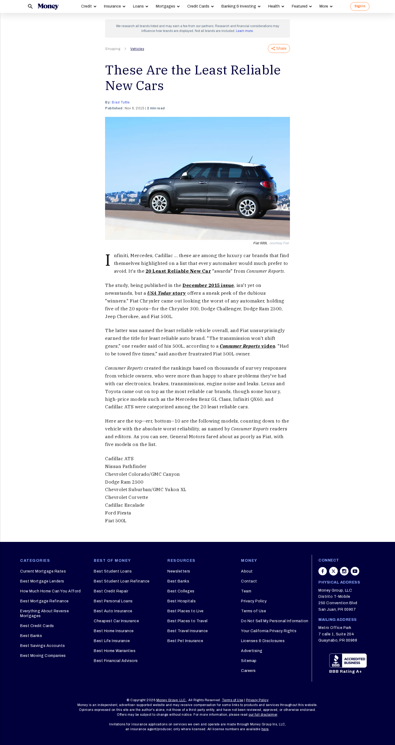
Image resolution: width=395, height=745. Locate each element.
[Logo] (48, 6)
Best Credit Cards (37, 626)
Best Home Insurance (114, 631)
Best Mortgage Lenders (42, 581)
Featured (299, 6)
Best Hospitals (181, 601)
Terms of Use (253, 611)
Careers (248, 671)
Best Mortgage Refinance (44, 601)
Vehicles (137, 49)
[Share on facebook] (322, 571)
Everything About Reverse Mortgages (44, 613)
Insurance (112, 6)
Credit (86, 6)
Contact (249, 581)
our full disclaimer (263, 715)
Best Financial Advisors (116, 661)
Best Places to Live (185, 611)
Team (246, 591)
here (265, 729)
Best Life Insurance (112, 641)
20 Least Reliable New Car (178, 271)
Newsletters (178, 571)
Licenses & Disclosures (263, 641)
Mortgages (165, 6)
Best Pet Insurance (185, 641)
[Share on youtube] (355, 571)
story (166, 293)
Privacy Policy (254, 601)
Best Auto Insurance (113, 611)
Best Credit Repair (111, 591)
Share (281, 48)
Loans (138, 6)
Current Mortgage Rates (43, 571)
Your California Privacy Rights (268, 631)
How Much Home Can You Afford (50, 591)
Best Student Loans (113, 571)
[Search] (30, 6)
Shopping (112, 49)
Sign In (359, 6)
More (323, 6)
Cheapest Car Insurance (116, 621)
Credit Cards (198, 6)
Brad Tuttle (121, 102)
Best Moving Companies (43, 656)
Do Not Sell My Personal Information (274, 621)
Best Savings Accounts (42, 646)
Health (274, 6)
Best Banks (31, 636)
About (247, 571)
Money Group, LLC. (171, 700)
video (247, 346)
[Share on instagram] (344, 571)
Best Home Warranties (114, 651)
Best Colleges (181, 591)
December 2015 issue (208, 285)
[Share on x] (333, 571)
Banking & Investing (238, 6)
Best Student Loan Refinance (122, 581)
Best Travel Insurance (187, 631)
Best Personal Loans (113, 601)
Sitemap (249, 661)
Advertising (252, 651)
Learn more (244, 31)
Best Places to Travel (187, 621)
